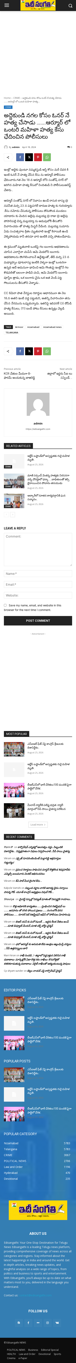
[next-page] (12, 514)
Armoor (19, 326)
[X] (29, 157)
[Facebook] (20, 157)
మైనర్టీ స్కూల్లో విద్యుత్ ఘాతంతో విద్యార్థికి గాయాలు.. (45, 899)
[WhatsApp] (47, 157)
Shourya (9, 899)
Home (7, 98)
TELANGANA (11, 332)
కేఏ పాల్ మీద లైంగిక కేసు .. (29, 880)
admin (16, 147)
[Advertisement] (38, 51)
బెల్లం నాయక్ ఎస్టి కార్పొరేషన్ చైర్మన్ (44, 970)
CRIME (16, 98)
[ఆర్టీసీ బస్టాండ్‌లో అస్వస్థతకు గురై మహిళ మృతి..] (14, 461)
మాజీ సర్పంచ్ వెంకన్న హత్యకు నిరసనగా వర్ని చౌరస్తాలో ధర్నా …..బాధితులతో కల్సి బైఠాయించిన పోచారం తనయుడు (48, 479)
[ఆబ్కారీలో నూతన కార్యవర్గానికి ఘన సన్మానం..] (14, 501)
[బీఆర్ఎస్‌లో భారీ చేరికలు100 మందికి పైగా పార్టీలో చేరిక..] (14, 790)
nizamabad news (52, 326)
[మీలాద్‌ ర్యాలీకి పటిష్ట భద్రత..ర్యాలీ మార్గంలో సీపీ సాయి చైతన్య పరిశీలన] (14, 810)
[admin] (6, 147)
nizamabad (33, 326)
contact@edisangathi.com (35, 1295)
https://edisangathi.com (38, 429)
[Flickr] (38, 1323)
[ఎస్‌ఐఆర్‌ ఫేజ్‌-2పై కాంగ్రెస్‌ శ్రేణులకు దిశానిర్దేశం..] (14, 749)
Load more (37, 824)
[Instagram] (47, 1323)
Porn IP (8, 847)
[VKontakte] (57, 1323)
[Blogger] (19, 1323)
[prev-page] (6, 514)
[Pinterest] (38, 157)
